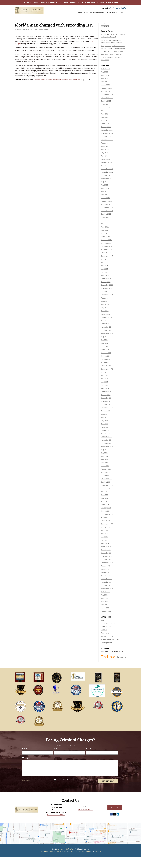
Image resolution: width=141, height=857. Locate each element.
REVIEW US (114, 807)
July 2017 (104, 414)
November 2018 (106, 363)
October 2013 (106, 559)
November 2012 (106, 582)
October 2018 (106, 366)
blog (102, 620)
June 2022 (105, 227)
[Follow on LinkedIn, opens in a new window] (118, 814)
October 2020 (106, 291)
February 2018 (106, 392)
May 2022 (104, 230)
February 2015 (106, 508)
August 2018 (105, 372)
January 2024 (106, 166)
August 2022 (105, 220)
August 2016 (105, 450)
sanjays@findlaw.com (22, 29)
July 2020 (104, 301)
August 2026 (105, 69)
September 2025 (107, 104)
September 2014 (107, 524)
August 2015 (105, 488)
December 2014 (107, 514)
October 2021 (106, 253)
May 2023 (104, 191)
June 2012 (104, 598)
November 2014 (106, 517)
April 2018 (104, 385)
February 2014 (106, 546)
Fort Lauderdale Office (56, 815)
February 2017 (106, 430)
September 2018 (107, 369)
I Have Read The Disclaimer (65, 780)
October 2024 (106, 136)
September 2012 (107, 588)
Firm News (46, 29)
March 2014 (105, 543)
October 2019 (106, 330)
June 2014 (104, 534)
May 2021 (104, 269)
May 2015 (104, 498)
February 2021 (106, 279)
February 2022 (106, 240)
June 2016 (104, 456)
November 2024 (107, 133)
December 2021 (106, 246)
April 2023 (104, 195)
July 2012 (104, 595)
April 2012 (104, 605)
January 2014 (106, 550)
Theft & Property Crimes (110, 639)
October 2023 (106, 175)
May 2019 (104, 343)
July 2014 (104, 530)
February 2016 (106, 469)
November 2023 (107, 172)
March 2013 (105, 569)
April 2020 (105, 311)
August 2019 (105, 337)
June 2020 (105, 304)
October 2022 (106, 214)
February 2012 (106, 611)
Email (56, 748)
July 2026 (104, 72)
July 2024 (104, 146)
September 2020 (107, 295)
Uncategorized (106, 643)
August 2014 (105, 527)
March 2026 (105, 85)
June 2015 (104, 495)
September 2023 (107, 178)
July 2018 (104, 375)
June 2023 (105, 188)
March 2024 (105, 159)
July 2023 (104, 185)
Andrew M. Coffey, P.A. (66, 849)
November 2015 (106, 479)
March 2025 (105, 124)
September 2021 (107, 256)
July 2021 (104, 262)
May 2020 (104, 308)
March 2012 (105, 608)
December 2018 (106, 359)
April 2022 (104, 233)
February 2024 (106, 162)
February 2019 (106, 353)
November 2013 (106, 556)
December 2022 (107, 208)
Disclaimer (26, 780)
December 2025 (107, 94)
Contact (121, 12)
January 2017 (105, 434)
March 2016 (105, 466)
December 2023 (107, 169)
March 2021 (105, 275)
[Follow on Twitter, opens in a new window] (114, 814)
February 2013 (106, 572)
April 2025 (104, 120)
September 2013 (107, 563)
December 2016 (106, 437)
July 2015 (104, 492)
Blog (109, 12)
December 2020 (107, 285)
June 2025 (105, 114)
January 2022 (106, 243)
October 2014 (106, 521)
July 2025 (104, 111)
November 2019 (106, 327)
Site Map (52, 852)
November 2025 (107, 98)
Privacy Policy (62, 852)
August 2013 (105, 566)
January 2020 (106, 321)
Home (80, 12)
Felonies (40, 29)
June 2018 (104, 379)
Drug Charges (106, 626)
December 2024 (107, 130)
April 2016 (104, 463)
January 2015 (105, 511)
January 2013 (105, 576)
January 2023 (106, 204)
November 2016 (106, 440)
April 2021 (104, 272)
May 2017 (104, 421)
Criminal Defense (97, 12)
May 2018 (104, 382)
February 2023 (106, 201)
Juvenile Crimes (107, 636)
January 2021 (105, 282)
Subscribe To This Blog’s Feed (112, 651)
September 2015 (107, 485)
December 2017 (106, 398)
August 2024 (105, 143)
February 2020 (106, 317)
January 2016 (105, 472)
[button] (139, 845)
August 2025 (105, 107)
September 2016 (107, 446)
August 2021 (105, 259)
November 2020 (107, 288)
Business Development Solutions (80, 852)
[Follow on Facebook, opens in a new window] (111, 814)
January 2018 (105, 395)
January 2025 (106, 127)
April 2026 (104, 82)
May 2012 (104, 601)
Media (114, 12)
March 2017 (105, 427)
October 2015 (105, 482)
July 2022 (104, 224)
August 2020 (105, 298)
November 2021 (106, 249)
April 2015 (104, 501)
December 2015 (106, 475)
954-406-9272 (118, 7)
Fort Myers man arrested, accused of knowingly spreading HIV (57, 80)
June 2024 (105, 149)
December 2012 (106, 579)
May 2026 (104, 78)
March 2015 (105, 505)
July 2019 (104, 340)
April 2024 (105, 156)
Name (24, 748)
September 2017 (107, 408)
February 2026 (106, 88)
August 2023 (105, 182)
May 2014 (104, 537)
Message (25, 758)
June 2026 (105, 75)
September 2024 (107, 140)
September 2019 (107, 333)
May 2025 (104, 117)
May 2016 (104, 459)
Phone (88, 748)
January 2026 (106, 91)
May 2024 (104, 153)
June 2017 (104, 417)
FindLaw (98, 852)
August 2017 (105, 411)
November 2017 (106, 401)
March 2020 (105, 314)
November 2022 (107, 211)
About (86, 12)
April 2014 (104, 540)
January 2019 (105, 356)
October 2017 (106, 404)
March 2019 (105, 350)
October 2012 (106, 585)
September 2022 (107, 217)
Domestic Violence (108, 623)
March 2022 (105, 237)
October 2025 (106, 101)
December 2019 (106, 324)
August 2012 (105, 592)
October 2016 (106, 443)
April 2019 (104, 346)
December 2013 (106, 553)
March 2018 (105, 388)
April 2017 (104, 424)
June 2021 (104, 266)
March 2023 (105, 198)
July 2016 (104, 453)
